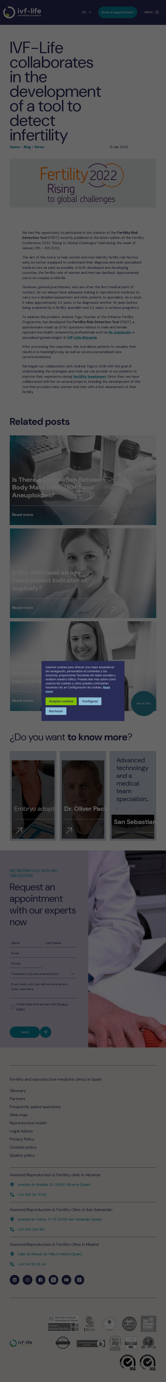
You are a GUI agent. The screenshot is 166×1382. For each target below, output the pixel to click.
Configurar (90, 701)
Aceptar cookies (61, 701)
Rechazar (56, 711)
